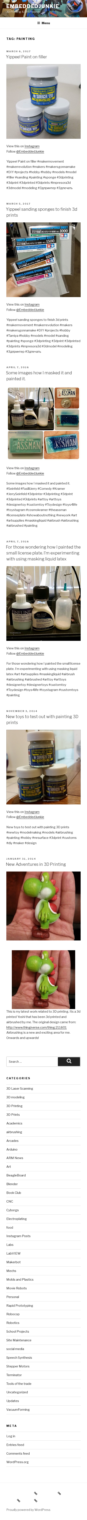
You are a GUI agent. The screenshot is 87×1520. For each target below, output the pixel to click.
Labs (10, 1245)
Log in (10, 1436)
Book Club (13, 1193)
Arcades (12, 1141)
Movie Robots (16, 1288)
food (9, 1227)
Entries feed (15, 1445)
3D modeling (15, 1097)
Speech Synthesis (19, 1358)
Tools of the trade (18, 1384)
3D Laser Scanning (19, 1089)
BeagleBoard (16, 1175)
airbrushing (14, 1132)
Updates (12, 1401)
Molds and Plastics (20, 1279)
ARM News (14, 1158)
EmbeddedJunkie (32, 6)
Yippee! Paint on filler (26, 56)
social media (15, 1349)
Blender (12, 1184)
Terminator (14, 1375)
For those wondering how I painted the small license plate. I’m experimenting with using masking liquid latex (43, 553)
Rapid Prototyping (19, 1306)
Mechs (11, 1271)
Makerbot (13, 1262)
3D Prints (13, 1115)
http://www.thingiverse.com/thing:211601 (36, 1027)
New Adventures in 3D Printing (36, 864)
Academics (14, 1123)
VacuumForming (18, 1410)
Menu (46, 23)
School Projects (17, 1331)
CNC (9, 1201)
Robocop (13, 1314)
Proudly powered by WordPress (28, 1510)
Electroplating (16, 1219)
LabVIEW (13, 1253)
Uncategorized (17, 1392)
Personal (12, 1297)
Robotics (12, 1323)
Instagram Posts (18, 1236)
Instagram (31, 146)
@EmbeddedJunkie (30, 151)
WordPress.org (17, 1462)
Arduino (12, 1149)
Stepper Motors (18, 1366)
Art (8, 1167)
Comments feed (18, 1453)
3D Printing (14, 1106)
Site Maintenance (18, 1340)
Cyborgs (12, 1210)
